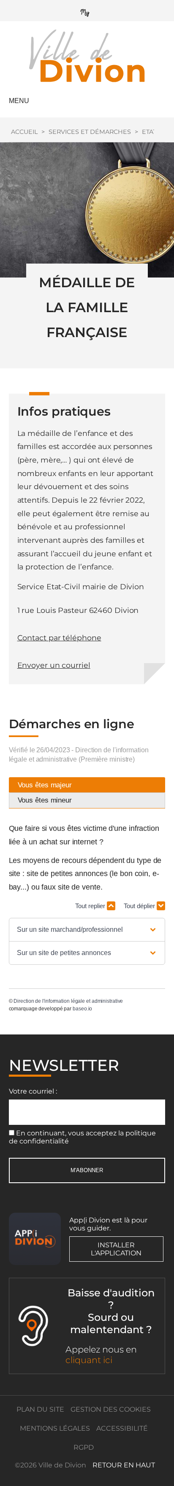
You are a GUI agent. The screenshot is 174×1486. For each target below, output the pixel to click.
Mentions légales (55, 1428)
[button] (87, 929)
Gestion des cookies (111, 1409)
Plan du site (40, 1409)
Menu (19, 100)
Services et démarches (90, 132)
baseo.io (82, 1009)
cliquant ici (88, 1360)
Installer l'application (116, 1249)
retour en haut (123, 1465)
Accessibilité (122, 1428)
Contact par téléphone (59, 637)
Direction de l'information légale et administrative (68, 1001)
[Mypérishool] (87, 11)
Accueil (24, 132)
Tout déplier (140, 905)
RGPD (83, 1447)
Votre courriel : (33, 1091)
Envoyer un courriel (53, 665)
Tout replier (91, 905)
